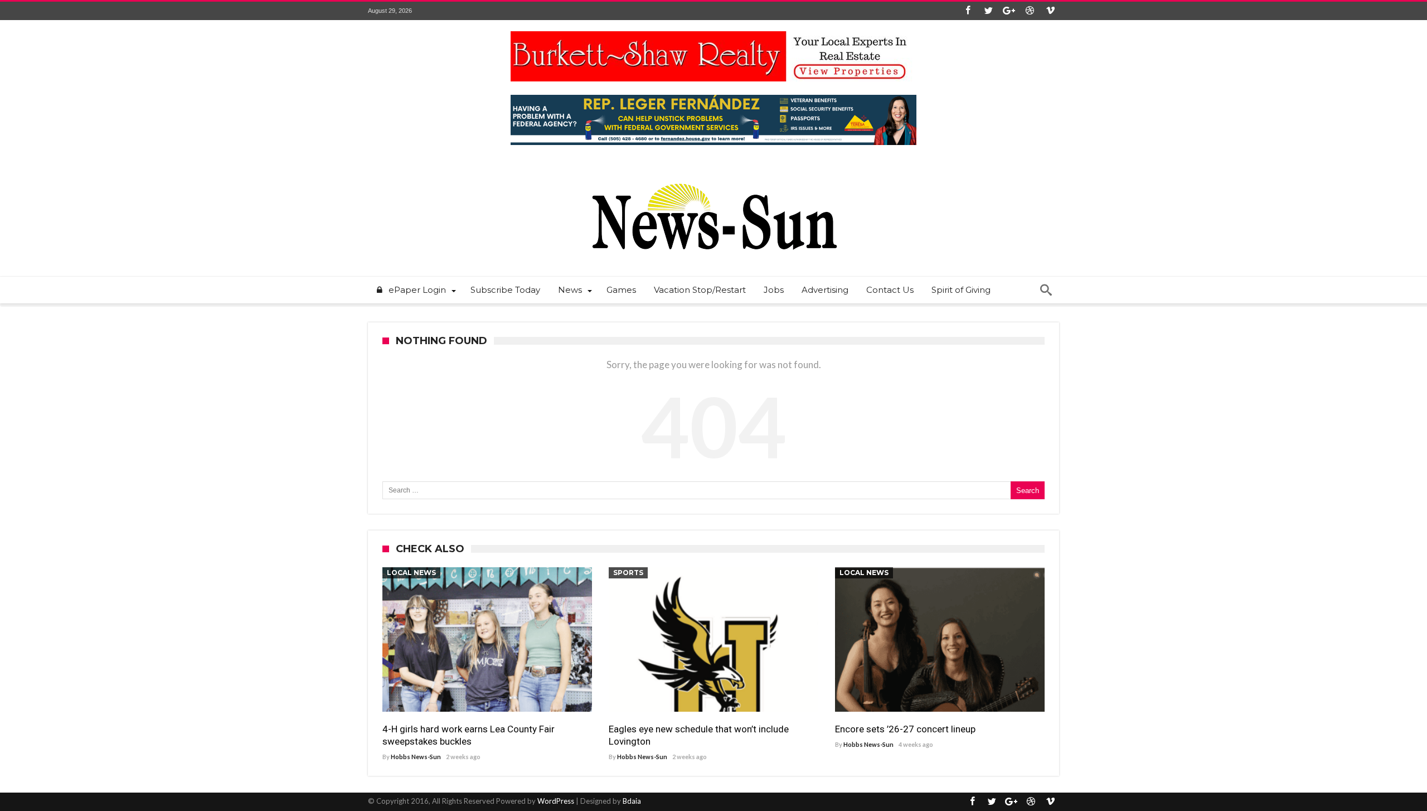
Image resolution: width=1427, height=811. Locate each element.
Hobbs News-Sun (416, 756)
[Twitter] (988, 11)
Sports (628, 572)
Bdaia (632, 800)
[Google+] (1009, 11)
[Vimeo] (1050, 11)
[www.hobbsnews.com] (713, 175)
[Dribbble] (1029, 11)
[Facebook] (968, 11)
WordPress (555, 800)
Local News (411, 572)
